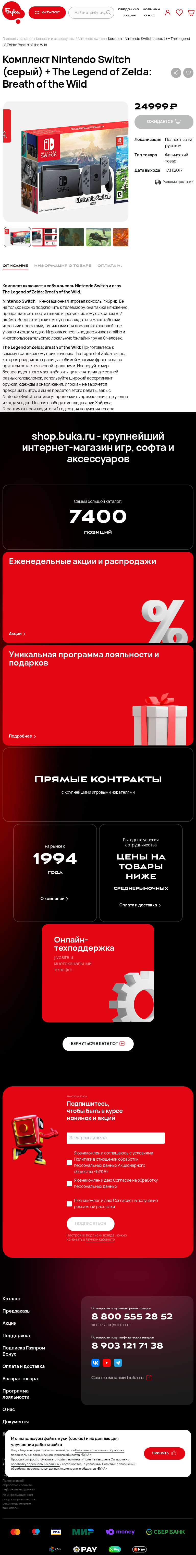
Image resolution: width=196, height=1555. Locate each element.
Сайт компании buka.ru (117, 1378)
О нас (149, 15)
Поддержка (16, 1336)
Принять (160, 1453)
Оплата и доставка (138, 905)
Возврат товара (20, 1379)
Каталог (26, 39)
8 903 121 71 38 (127, 1346)
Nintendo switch (91, 39)
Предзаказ (128, 9)
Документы (16, 1422)
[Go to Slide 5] (125, 237)
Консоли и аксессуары (55, 39)
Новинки (151, 9)
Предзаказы (17, 1311)
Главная (9, 39)
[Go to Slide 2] (44, 237)
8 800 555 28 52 (132, 1317)
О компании (53, 899)
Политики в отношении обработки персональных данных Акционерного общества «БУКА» (109, 1166)
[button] (65, 161)
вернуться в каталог (94, 1044)
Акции (129, 15)
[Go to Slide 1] (17, 237)
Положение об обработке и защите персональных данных (19, 1485)
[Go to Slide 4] (98, 237)
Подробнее (20, 736)
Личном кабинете (100, 1240)
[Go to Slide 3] (71, 237)
